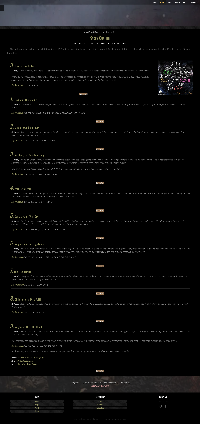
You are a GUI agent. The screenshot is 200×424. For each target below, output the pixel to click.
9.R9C (124, 44)
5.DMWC (102, 44)
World (177, 2)
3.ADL (91, 44)
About (162, 2)
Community (194, 2)
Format (91, 32)
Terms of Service (105, 419)
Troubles (113, 32)
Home (155, 2)
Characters (105, 32)
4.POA (97, 44)
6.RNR (109, 44)
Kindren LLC (94, 419)
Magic (170, 2)
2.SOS (86, 44)
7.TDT (114, 44)
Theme (185, 2)
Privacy (113, 419)
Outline (97, 32)
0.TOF (76, 44)
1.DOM (81, 44)
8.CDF (119, 44)
